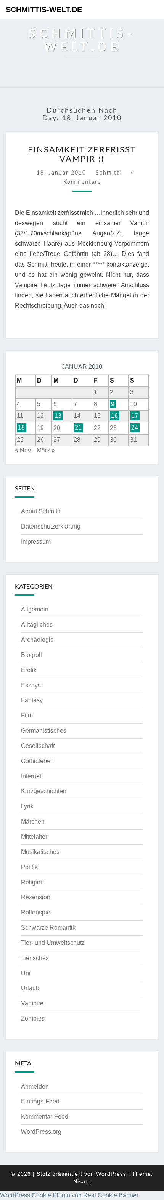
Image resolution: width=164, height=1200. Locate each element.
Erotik (29, 670)
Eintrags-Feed (40, 1101)
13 (58, 416)
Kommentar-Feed (44, 1116)
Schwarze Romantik (48, 927)
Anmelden (35, 1086)
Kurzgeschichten (43, 791)
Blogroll (31, 655)
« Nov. (23, 450)
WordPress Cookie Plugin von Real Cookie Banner (69, 1195)
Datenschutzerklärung (50, 526)
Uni (26, 973)
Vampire (32, 1003)
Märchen (33, 821)
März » (46, 450)
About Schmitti (40, 511)
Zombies (33, 1018)
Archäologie (37, 640)
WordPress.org (41, 1132)
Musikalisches (40, 852)
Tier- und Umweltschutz (53, 943)
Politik (29, 867)
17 (134, 416)
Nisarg (82, 1181)
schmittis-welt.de (44, 9)
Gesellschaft (38, 746)
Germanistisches (43, 730)
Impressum (36, 541)
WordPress (111, 1174)
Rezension (35, 897)
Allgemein (34, 609)
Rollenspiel (36, 912)
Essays (31, 685)
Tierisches (35, 958)
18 (21, 428)
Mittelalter (34, 836)
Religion (32, 882)
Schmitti (108, 173)
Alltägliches (37, 624)
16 (114, 416)
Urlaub (30, 988)
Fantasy (32, 700)
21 (78, 428)
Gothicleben (37, 761)
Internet (31, 776)
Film (27, 715)
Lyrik (27, 806)
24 (134, 428)
